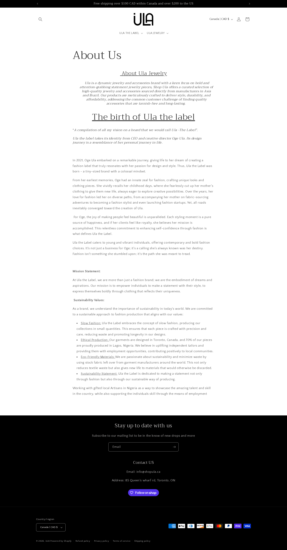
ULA (47, 541)
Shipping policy (142, 541)
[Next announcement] (249, 3)
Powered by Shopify (61, 541)
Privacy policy (101, 541)
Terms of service (121, 541)
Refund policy (83, 541)
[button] (40, 19)
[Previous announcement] (37, 3)
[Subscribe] (174, 447)
